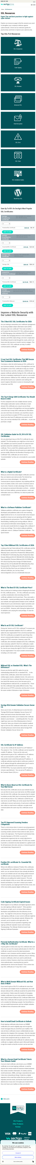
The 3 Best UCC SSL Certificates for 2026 (16, 322)
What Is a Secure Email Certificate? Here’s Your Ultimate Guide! (16, 1060)
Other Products (18, 1124)
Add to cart (7, 232)
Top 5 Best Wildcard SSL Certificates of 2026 (17, 545)
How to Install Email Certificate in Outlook (16, 1021)
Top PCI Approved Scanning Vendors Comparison (14, 823)
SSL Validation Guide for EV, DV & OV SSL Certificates (16, 435)
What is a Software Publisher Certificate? (16, 507)
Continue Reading (27, 350)
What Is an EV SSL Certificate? (12, 625)
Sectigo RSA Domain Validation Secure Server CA (18, 706)
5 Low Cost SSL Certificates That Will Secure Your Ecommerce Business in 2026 (17, 360)
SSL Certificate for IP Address (12, 745)
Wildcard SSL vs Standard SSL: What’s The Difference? (16, 666)
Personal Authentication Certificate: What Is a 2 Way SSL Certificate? (17, 943)
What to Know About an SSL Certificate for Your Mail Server (16, 786)
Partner (18, 1127)
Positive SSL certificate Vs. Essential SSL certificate (16, 863)
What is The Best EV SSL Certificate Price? (16, 588)
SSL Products (18, 1121)
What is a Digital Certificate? (11, 472)
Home (2, 9)
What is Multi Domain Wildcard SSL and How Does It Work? (17, 983)
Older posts (6, 1099)
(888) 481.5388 (4, 1)
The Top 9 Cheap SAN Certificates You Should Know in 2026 (18, 398)
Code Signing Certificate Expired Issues (15, 902)
